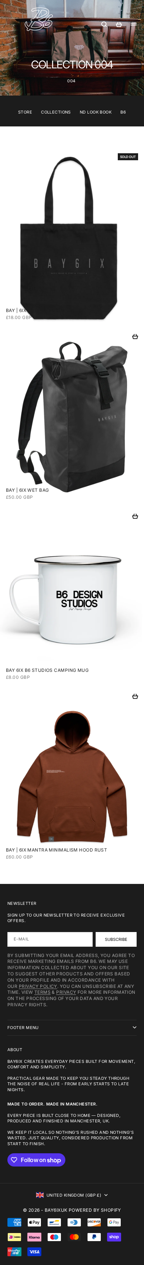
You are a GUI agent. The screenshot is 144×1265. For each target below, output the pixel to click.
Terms (42, 992)
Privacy (66, 992)
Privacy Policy (38, 986)
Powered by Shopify (95, 1210)
